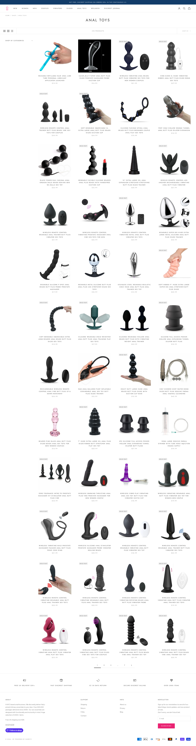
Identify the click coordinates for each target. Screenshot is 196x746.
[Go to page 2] (131, 665)
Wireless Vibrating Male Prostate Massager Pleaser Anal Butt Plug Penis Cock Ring (55, 548)
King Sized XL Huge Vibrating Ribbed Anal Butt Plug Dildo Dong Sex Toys (174, 78)
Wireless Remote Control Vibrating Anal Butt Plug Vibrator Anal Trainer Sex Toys (174, 600)
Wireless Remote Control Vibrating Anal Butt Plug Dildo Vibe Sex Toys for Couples (94, 652)
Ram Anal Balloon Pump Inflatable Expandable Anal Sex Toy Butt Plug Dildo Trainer (94, 391)
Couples (45, 8)
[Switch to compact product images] (12, 31)
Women (25, 8)
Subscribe (166, 726)
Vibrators (57, 8)
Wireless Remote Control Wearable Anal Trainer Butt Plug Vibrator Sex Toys (55, 234)
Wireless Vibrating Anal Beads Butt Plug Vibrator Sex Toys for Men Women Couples (134, 78)
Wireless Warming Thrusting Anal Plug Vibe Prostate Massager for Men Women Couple (94, 495)
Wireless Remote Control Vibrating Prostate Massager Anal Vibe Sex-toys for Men (94, 234)
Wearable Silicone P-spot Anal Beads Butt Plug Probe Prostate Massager (55, 287)
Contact (83, 716)
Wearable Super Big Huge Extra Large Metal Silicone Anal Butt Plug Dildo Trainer (174, 234)
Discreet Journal (112, 8)
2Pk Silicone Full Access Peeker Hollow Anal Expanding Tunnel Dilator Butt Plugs (134, 443)
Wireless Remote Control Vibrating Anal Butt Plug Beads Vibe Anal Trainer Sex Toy (174, 652)
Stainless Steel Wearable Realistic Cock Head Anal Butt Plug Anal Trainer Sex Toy (134, 287)
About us (123, 704)
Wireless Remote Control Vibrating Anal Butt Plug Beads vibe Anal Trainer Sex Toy (134, 652)
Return (83, 708)
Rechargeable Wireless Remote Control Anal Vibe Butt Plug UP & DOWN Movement (55, 391)
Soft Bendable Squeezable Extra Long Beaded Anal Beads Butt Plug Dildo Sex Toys (54, 339)
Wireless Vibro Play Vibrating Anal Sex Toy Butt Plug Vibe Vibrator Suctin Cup (134, 495)
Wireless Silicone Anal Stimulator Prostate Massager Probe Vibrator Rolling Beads (94, 548)
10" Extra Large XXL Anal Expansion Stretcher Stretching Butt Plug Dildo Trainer (134, 182)
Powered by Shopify (23, 739)
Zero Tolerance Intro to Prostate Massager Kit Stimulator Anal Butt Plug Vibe (54, 495)
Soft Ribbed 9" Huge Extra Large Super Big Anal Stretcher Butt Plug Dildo (174, 287)
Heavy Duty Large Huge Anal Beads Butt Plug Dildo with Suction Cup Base (134, 391)
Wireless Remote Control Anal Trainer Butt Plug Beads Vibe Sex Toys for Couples (54, 130)
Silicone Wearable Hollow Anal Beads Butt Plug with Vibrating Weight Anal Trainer (134, 339)
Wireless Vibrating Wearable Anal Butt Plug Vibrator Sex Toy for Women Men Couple (174, 495)
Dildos (70, 8)
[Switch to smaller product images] (8, 31)
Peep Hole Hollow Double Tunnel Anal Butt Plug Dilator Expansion (174, 129)
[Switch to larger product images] (4, 31)
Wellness (95, 8)
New (15, 8)
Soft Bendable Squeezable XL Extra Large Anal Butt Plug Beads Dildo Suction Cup (94, 130)
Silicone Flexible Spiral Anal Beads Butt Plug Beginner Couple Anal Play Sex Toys (134, 130)
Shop (14, 15)
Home (7, 15)
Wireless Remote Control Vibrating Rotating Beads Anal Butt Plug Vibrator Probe (134, 600)
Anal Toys (81, 8)
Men (35, 8)
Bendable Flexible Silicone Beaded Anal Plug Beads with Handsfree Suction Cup (94, 182)
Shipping (84, 704)
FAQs (83, 712)
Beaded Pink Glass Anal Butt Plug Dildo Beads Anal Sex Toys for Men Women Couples (55, 443)
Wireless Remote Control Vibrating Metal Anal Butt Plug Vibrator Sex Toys (134, 234)
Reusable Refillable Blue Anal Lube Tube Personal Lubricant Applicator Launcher (54, 78)
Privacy (122, 708)
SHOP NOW (9, 725)
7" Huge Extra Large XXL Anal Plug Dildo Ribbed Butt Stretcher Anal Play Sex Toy (94, 443)
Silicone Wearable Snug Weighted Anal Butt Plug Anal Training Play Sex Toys (94, 339)
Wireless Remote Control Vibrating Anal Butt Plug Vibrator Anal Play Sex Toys (55, 652)
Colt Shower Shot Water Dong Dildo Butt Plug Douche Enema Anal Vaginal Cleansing (174, 391)
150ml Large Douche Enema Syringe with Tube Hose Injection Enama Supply (174, 443)
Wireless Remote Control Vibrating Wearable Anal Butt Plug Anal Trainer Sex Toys (55, 600)
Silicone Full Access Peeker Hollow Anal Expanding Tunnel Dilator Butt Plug (174, 339)
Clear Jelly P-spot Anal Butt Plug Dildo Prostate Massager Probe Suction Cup (94, 78)
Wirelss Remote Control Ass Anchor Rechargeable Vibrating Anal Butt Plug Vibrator (174, 182)
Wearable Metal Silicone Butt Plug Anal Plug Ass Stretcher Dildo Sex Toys (94, 287)
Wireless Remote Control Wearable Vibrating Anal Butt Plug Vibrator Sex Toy (134, 548)
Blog (121, 712)
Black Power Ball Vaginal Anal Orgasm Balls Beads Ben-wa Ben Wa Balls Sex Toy (55, 182)
